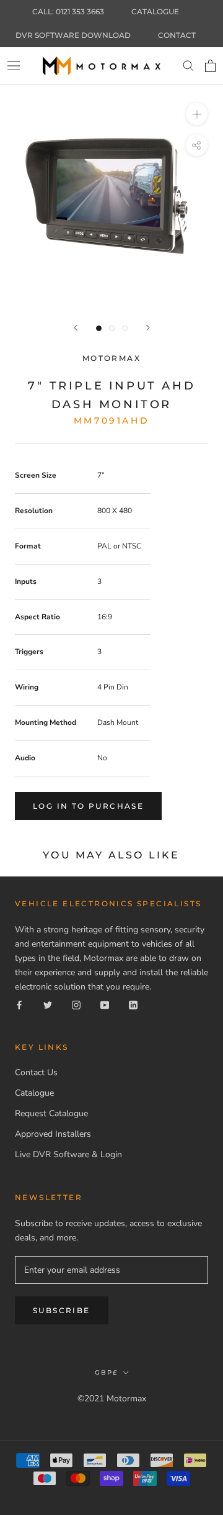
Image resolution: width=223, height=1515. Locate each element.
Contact (177, 35)
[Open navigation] (13, 65)
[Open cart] (210, 66)
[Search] (188, 66)
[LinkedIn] (133, 1004)
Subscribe (61, 1310)
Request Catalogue (51, 1113)
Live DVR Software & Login (68, 1154)
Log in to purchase (88, 806)
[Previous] (75, 327)
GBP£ (106, 1372)
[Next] (148, 327)
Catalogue (155, 11)
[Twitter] (47, 1004)
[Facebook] (19, 1004)
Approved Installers (53, 1134)
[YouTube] (104, 1004)
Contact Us (36, 1072)
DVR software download (73, 35)
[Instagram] (76, 1004)
